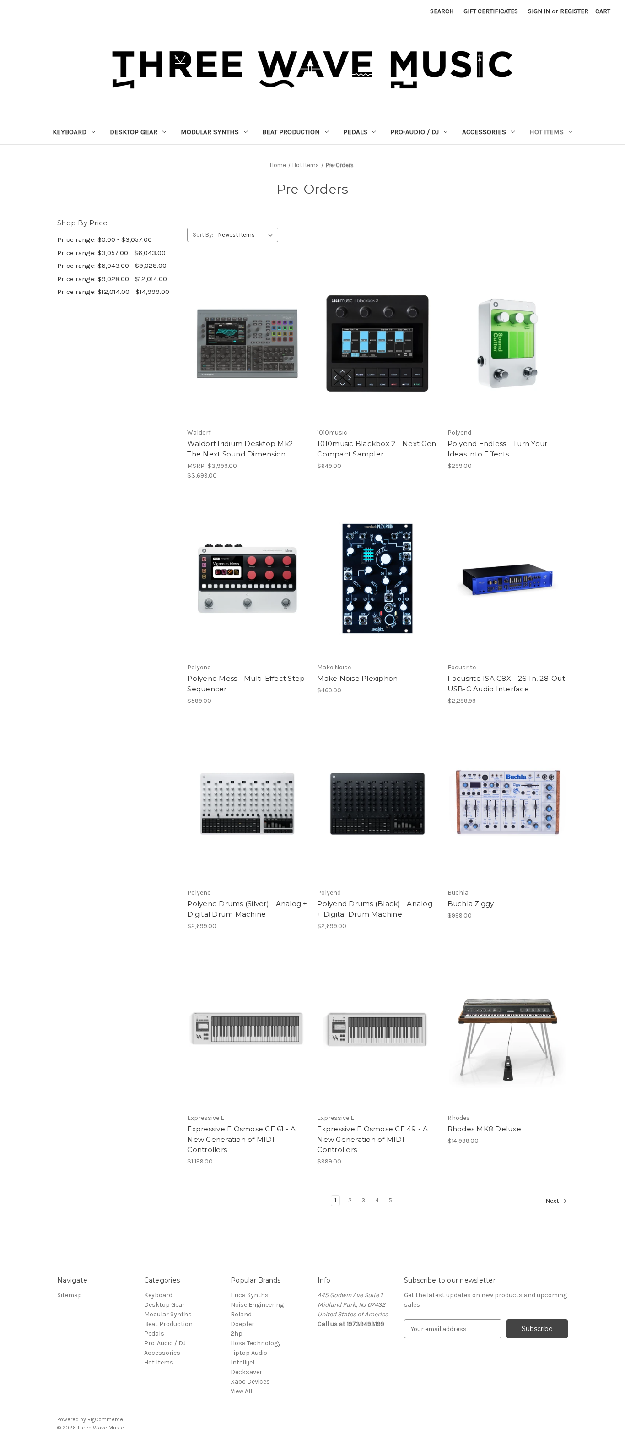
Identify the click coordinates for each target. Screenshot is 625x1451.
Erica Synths (250, 1295)
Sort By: (203, 234)
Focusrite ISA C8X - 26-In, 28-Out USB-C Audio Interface (506, 683)
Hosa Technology (256, 1343)
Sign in (539, 11)
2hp (236, 1333)
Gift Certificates (490, 11)
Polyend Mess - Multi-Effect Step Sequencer (246, 683)
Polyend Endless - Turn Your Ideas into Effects (497, 448)
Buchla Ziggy (470, 903)
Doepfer (242, 1324)
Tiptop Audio (249, 1353)
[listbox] (247, 235)
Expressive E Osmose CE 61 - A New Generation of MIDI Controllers (241, 1139)
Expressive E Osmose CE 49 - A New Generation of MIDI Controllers (372, 1139)
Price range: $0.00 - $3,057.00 (104, 239)
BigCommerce (105, 1419)
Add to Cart (247, 1045)
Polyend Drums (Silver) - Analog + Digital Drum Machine (247, 908)
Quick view (240, 327)
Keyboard (69, 132)
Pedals (355, 132)
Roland (241, 1314)
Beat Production (291, 132)
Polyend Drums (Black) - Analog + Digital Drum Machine (374, 908)
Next (552, 1201)
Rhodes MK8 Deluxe (484, 1129)
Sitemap (69, 1295)
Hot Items (546, 132)
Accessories (484, 132)
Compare (244, 344)
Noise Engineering (257, 1305)
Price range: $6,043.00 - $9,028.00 (112, 265)
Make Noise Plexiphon (357, 678)
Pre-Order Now (247, 360)
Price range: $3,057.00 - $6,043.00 (111, 253)
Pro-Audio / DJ (414, 132)
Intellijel (242, 1362)
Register (574, 11)
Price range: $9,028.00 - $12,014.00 (112, 279)
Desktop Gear (133, 132)
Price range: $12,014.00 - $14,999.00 (113, 292)
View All (241, 1391)
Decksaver (246, 1372)
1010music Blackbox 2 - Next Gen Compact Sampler (376, 448)
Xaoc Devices (250, 1382)
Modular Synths (210, 132)
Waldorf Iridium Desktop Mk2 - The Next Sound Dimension (242, 448)
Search (441, 11)
